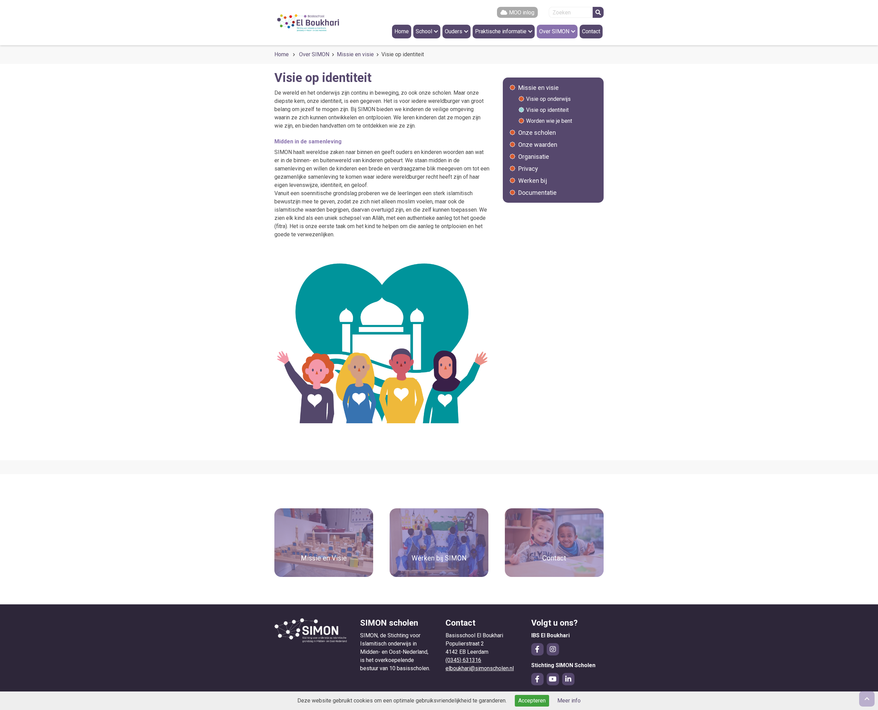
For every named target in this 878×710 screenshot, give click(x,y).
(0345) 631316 (463, 660)
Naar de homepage (315, 22)
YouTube (553, 679)
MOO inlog (521, 12)
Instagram (553, 649)
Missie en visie (355, 54)
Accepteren (532, 700)
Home (281, 54)
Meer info (569, 700)
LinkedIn (568, 679)
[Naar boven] (867, 699)
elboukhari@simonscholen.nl (480, 668)
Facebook (537, 649)
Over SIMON (314, 54)
